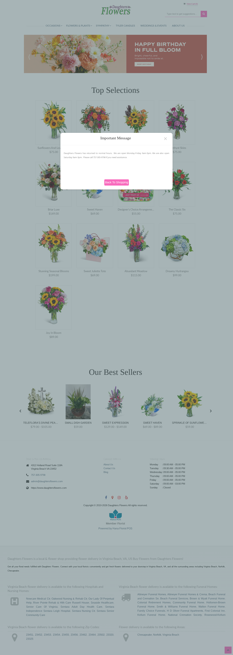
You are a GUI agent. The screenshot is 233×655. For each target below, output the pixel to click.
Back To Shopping (116, 182)
